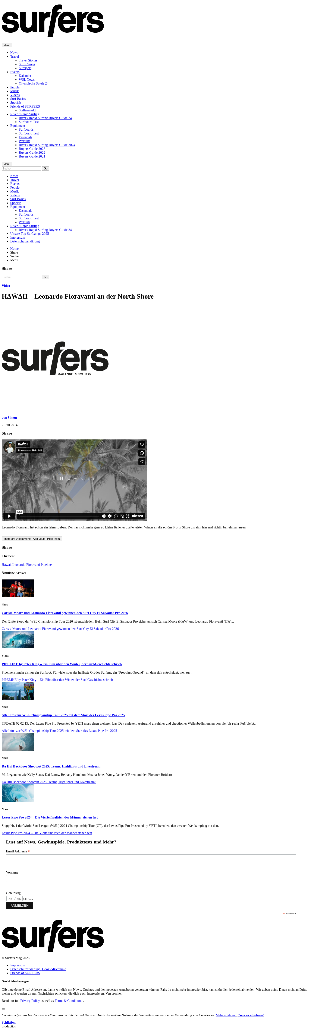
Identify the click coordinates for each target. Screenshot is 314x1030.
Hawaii (7, 564)
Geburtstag (13, 893)
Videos (15, 95)
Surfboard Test (29, 122)
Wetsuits (24, 141)
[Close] (3, 1009)
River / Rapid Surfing (24, 114)
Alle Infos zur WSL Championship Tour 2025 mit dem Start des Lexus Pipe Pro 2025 (63, 715)
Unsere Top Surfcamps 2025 (29, 233)
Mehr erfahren (226, 1015)
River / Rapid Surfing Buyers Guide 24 (45, 118)
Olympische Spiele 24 (33, 83)
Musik (14, 91)
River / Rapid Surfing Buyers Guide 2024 (47, 145)
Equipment (17, 125)
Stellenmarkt (27, 110)
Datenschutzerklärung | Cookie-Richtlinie (38, 969)
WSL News (27, 79)
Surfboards (26, 129)
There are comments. (32, 538)
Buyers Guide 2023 (32, 148)
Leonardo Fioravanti (26, 564)
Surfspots (25, 68)
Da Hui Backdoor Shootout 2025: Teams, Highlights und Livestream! (51, 766)
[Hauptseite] (53, 34)
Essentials (25, 137)
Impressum (17, 237)
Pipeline (46, 564)
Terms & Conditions (69, 1000)
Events (14, 72)
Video (6, 285)
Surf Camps (27, 64)
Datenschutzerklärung (25, 241)
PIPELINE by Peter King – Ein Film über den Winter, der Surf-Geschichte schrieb (62, 664)
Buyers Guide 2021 (32, 156)
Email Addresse (18, 851)
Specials (15, 102)
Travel (14, 56)
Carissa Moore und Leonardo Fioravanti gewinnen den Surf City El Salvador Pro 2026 (65, 613)
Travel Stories (28, 60)
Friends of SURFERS (25, 106)
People (14, 87)
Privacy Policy (30, 1000)
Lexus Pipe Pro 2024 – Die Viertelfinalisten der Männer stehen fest (50, 817)
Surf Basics (18, 99)
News (14, 52)
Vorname (12, 872)
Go (45, 168)
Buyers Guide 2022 (32, 152)
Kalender (25, 75)
